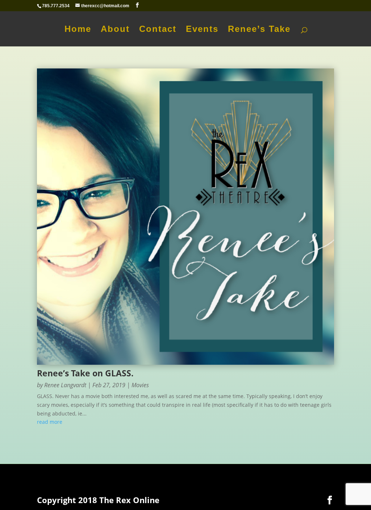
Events (202, 30)
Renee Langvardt (65, 385)
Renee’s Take (259, 30)
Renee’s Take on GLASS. (85, 373)
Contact (157, 30)
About (115, 30)
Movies (140, 385)
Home (77, 30)
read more (49, 421)
